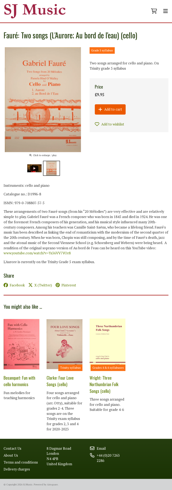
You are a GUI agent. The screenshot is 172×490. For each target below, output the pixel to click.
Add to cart (113, 109)
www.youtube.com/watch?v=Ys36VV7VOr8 (37, 253)
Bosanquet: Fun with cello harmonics (19, 381)
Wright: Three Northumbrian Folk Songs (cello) (104, 384)
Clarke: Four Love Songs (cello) (60, 381)
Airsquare (52, 484)
